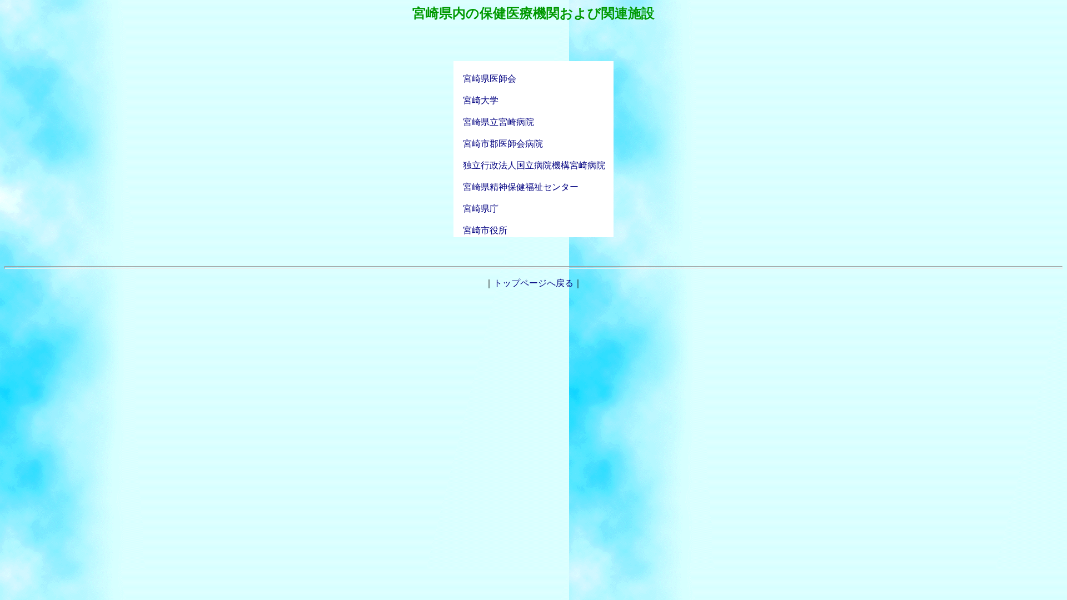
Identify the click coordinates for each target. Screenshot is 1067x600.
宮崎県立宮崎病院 (494, 122)
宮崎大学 (476, 100)
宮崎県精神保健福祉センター (516, 187)
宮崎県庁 (476, 208)
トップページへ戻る (533, 283)
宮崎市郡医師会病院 (498, 143)
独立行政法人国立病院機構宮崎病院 (534, 165)
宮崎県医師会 (489, 78)
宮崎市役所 (480, 230)
